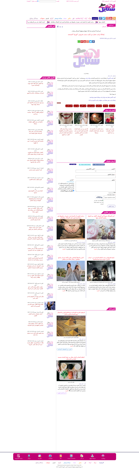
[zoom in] (58, 26)
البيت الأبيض (110, 78)
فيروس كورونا (91, 105)
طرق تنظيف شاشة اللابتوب (35, 179)
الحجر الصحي (69, 105)
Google (28, 1)
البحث (57, 1)
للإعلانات (50, 458)
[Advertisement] (62, 8)
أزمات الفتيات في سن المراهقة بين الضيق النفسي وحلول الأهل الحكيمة (33, 22)
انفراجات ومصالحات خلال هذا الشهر (35, 93)
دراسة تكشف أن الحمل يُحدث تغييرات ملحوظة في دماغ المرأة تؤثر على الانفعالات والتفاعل (77, 22)
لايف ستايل (34, 1)
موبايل (29, 458)
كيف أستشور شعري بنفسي (35, 169)
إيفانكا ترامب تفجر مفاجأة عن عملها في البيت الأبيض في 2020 (102, 100)
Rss (61, 458)
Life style (105, 105)
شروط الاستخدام (70, 181)
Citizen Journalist (71, 458)
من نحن (82, 458)
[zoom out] (62, 26)
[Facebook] (99, 165)
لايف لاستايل (105, 26)
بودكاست (103, 458)
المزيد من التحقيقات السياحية (64, 349)
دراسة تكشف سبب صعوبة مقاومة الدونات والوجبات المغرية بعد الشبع (112, 130)
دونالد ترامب (88, 78)
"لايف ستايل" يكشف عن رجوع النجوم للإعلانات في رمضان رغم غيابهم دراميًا (35, 210)
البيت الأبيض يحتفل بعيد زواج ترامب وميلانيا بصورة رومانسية (102, 97)
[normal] (60, 26)
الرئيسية (112, 26)
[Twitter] (85, 165)
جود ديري (76, 105)
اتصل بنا (40, 458)
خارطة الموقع (93, 458)
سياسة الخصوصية (19, 458)
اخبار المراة (99, 105)
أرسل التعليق (111, 206)
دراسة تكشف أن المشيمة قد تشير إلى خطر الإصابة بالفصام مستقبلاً (97, 130)
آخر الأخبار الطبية (62, 393)
